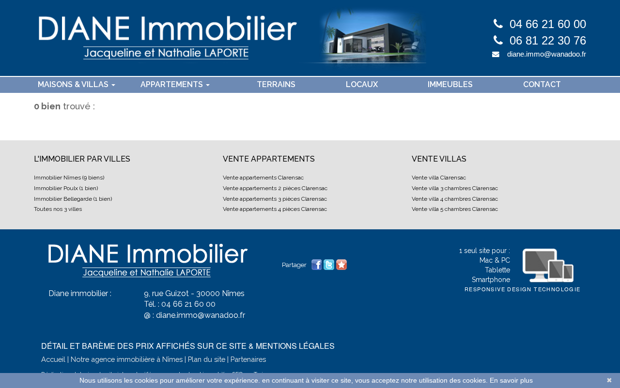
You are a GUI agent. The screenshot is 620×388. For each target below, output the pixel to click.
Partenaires (248, 359)
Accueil (53, 359)
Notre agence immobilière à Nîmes (127, 359)
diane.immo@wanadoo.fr (546, 54)
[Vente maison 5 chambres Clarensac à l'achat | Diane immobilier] (230, 38)
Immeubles (450, 84)
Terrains (276, 84)
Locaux (362, 84)
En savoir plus (511, 380)
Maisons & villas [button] (74, 84)
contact (542, 84)
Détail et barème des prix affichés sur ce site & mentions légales (188, 345)
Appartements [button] (172, 84)
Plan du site (206, 359)
